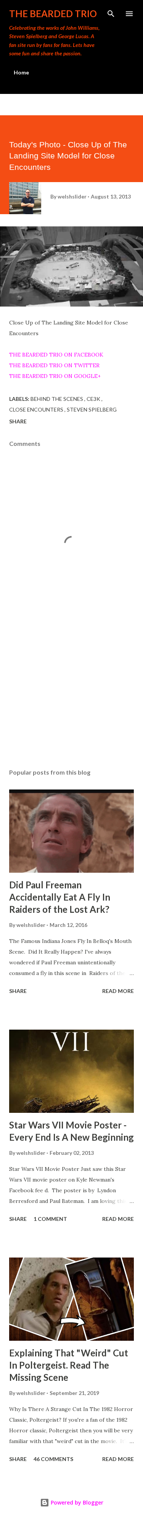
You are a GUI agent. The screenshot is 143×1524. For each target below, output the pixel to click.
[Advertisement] (71, 696)
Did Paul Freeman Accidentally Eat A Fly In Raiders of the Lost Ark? (59, 897)
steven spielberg (92, 409)
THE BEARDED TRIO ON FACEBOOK (56, 354)
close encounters (36, 409)
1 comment (50, 1219)
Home (21, 72)
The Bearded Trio (53, 13)
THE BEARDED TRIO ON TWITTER (54, 365)
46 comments (53, 1459)
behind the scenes (57, 399)
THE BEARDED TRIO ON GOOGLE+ (55, 376)
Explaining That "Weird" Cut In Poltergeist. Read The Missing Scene (68, 1365)
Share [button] (18, 421)
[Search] (111, 13)
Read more (118, 991)
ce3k (94, 399)
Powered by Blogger (76, 1502)
